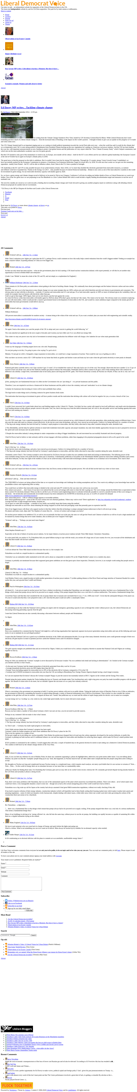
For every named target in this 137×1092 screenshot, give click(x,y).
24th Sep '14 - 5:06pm (26, 364)
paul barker (11, 1073)
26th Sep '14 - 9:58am (24, 569)
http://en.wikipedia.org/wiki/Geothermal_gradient (114, 499)
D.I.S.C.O (4, 215)
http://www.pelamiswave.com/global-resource (21, 496)
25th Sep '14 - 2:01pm (30, 465)
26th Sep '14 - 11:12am (26, 645)
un (48, 205)
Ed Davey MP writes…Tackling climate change (27, 107)
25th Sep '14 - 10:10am (25, 443)
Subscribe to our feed (14, 906)
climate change (33, 205)
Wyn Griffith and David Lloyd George (50, 1044)
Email (3, 868)
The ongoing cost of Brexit (24, 1035)
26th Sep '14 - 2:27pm (24, 705)
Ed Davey (6, 112)
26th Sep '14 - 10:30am (26, 604)
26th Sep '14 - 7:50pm (22, 801)
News (20, 207)
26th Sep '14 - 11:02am (25, 625)
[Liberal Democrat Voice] (33, 6)
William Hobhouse (16, 283)
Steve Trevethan (12, 1059)
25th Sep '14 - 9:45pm (24, 527)
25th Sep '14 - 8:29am (22, 417)
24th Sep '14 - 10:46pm (25, 378)
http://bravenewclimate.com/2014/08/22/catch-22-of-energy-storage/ (28, 319)
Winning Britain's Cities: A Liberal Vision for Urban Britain (28, 927)
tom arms (10, 1069)
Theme (7, 24)
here (118, 850)
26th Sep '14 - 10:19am (31, 586)
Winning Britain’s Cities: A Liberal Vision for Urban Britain (27, 944)
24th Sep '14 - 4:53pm (21, 325)
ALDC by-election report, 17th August (21, 921)
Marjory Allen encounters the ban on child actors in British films (39, 1042)
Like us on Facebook (14, 903)
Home (7, 15)
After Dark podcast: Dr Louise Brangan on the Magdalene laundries (41, 1037)
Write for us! (9, 20)
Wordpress (13, 1090)
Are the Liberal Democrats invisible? (20, 919)
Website (3, 872)
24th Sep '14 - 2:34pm (30, 283)
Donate (7, 18)
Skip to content (6, 11)
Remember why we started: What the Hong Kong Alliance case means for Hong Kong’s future (39, 952)
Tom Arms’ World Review (16, 947)
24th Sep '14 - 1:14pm (30, 255)
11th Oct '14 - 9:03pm (27, 823)
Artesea (27, 1090)
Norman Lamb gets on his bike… (12, 211)
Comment (4, 876)
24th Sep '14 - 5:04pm (24, 343)
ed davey (42, 205)
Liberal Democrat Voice (55, 1090)
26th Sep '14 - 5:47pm (24, 778)
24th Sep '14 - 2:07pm (22, 267)
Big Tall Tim (11, 1064)
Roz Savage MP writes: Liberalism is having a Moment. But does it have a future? (35, 923)
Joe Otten (13, 343)
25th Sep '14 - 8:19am (22, 403)
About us (8, 22)
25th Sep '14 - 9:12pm (29, 475)
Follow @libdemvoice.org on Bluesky (20, 901)
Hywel (9, 1078)
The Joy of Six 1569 (25, 1041)
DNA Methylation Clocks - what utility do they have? (35, 1048)
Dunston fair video (25, 1039)
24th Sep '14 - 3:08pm (30, 308)
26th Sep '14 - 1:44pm (22, 688)
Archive (8, 17)
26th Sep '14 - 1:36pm (29, 657)
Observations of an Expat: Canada (19, 925)
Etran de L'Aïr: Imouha (26, 1046)
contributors (72, 1090)
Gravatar (59, 856)
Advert (3, 88)
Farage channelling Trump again (26, 1050)
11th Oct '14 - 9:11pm (26, 835)
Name (3, 863)
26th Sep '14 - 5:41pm (24, 753)
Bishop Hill (14, 604)
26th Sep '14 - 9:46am (24, 546)
